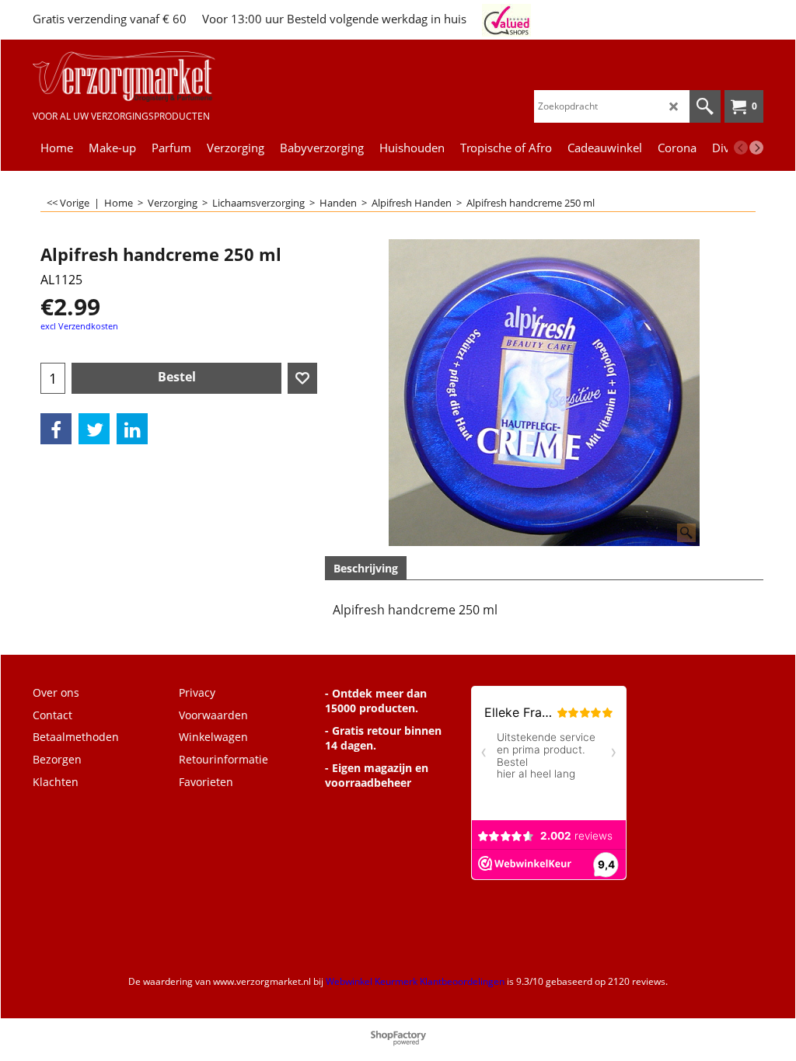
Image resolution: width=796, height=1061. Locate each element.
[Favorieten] (302, 378)
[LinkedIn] (132, 428)
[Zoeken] (705, 106)
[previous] (741, 148)
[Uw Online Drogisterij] (124, 76)
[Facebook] (56, 428)
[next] (756, 148)
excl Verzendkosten (79, 326)
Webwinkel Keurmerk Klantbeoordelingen (415, 981)
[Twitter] (94, 428)
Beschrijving (365, 568)
